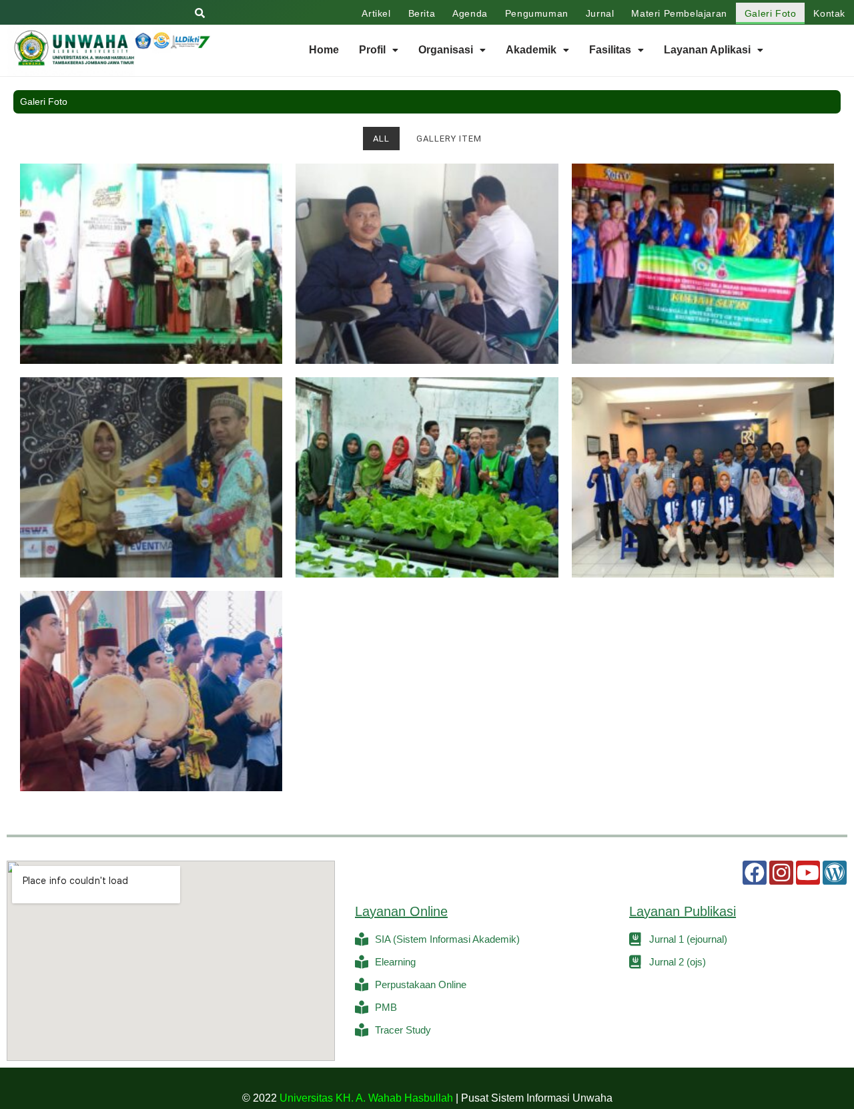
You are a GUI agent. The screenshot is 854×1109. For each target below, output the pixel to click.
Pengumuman (536, 13)
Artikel (376, 13)
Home (324, 49)
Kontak (829, 13)
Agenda (470, 13)
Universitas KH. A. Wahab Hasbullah (366, 1098)
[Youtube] (808, 873)
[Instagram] (781, 873)
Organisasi (445, 49)
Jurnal (600, 13)
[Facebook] (755, 873)
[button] (378, 50)
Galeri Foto (771, 13)
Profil (372, 49)
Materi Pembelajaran (679, 13)
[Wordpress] (835, 873)
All (381, 139)
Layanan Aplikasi (707, 49)
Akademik (531, 49)
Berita (422, 13)
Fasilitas (610, 49)
